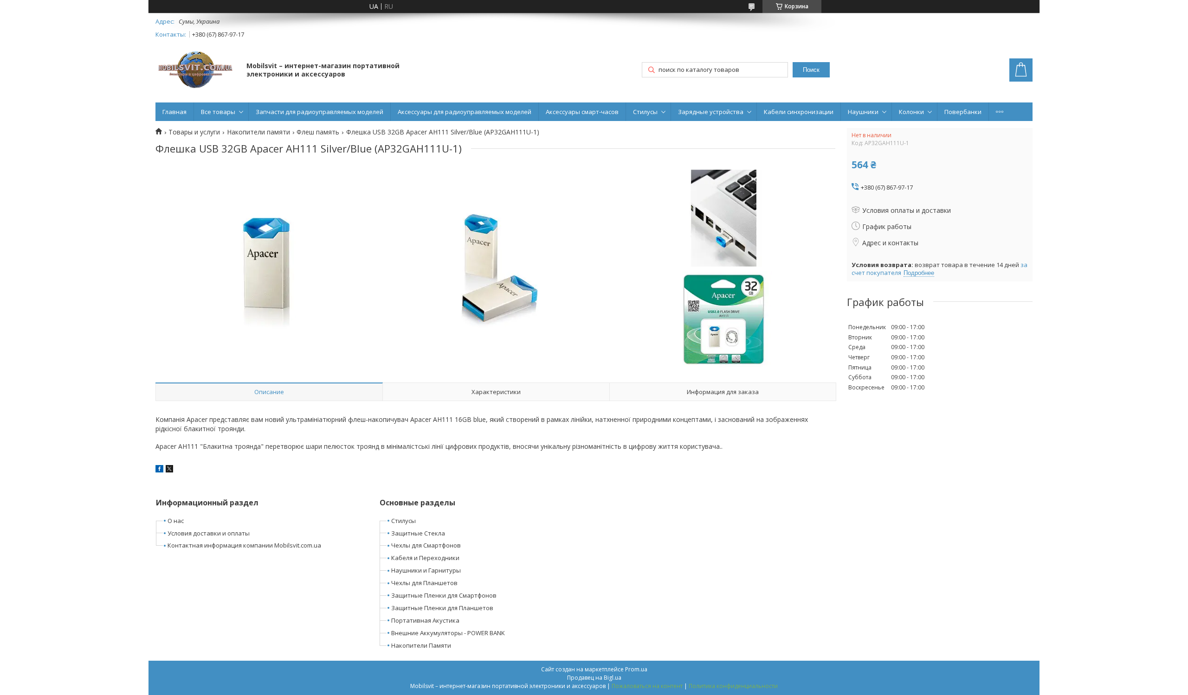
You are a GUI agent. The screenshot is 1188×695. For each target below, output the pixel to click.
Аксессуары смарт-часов (582, 112)
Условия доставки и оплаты (209, 533)
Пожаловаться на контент (647, 686)
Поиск (811, 69)
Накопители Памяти (421, 645)
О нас (176, 520)
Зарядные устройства (710, 112)
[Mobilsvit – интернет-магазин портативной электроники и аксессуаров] (196, 71)
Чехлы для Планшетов (424, 583)
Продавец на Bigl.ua (594, 678)
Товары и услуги (194, 132)
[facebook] (159, 469)
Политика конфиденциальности (733, 686)
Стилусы (645, 112)
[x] (169, 469)
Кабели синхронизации (798, 112)
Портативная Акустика (425, 620)
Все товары (218, 112)
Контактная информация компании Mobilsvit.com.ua (244, 545)
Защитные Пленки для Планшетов (442, 608)
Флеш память (318, 132)
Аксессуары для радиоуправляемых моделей (464, 112)
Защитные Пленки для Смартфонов (444, 595)
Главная (174, 112)
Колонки (911, 112)
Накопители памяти (258, 132)
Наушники (863, 112)
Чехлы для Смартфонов (426, 545)
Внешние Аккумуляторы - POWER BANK (448, 633)
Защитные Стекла (418, 533)
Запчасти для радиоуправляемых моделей (319, 112)
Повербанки (962, 112)
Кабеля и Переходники (425, 558)
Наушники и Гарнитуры (426, 570)
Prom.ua (636, 669)
